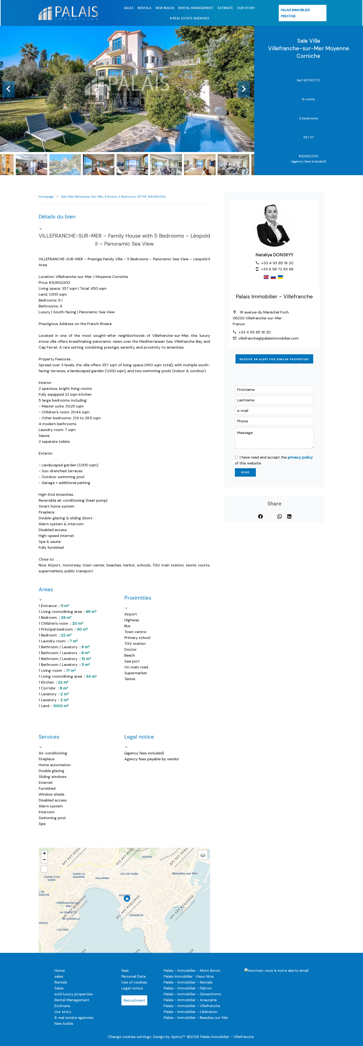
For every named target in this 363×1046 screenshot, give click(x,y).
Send (245, 472)
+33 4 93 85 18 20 (277, 263)
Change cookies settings (129, 1036)
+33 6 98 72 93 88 (277, 269)
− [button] (44, 859)
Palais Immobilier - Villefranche (274, 296)
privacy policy (300, 457)
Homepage (46, 196)
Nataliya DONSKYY (274, 255)
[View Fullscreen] (44, 869)
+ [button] (44, 853)
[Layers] (203, 855)
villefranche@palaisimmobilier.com (269, 338)
